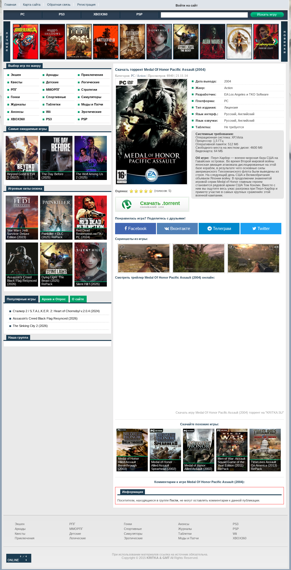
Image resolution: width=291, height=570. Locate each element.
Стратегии (89, 89)
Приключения (92, 74)
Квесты (16, 82)
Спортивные (56, 97)
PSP (139, 14)
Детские (52, 82)
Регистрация (86, 4)
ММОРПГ (53, 89)
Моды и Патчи (92, 104)
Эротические (91, 111)
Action (141, 75)
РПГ (14, 89)
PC (22, 14)
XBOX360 (100, 14)
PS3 (62, 14)
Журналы (18, 104)
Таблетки (53, 104)
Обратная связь (58, 4)
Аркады (52, 74)
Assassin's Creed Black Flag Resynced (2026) (45, 318)
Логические (90, 82)
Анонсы (17, 111)
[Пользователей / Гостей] (18, 561)
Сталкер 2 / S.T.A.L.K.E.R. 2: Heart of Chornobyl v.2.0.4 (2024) (56, 311)
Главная (10, 4)
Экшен (16, 74)
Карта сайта (31, 4)
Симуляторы (91, 97)
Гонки (15, 97)
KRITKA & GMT (158, 557)
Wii (48, 111)
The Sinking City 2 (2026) (30, 326)
